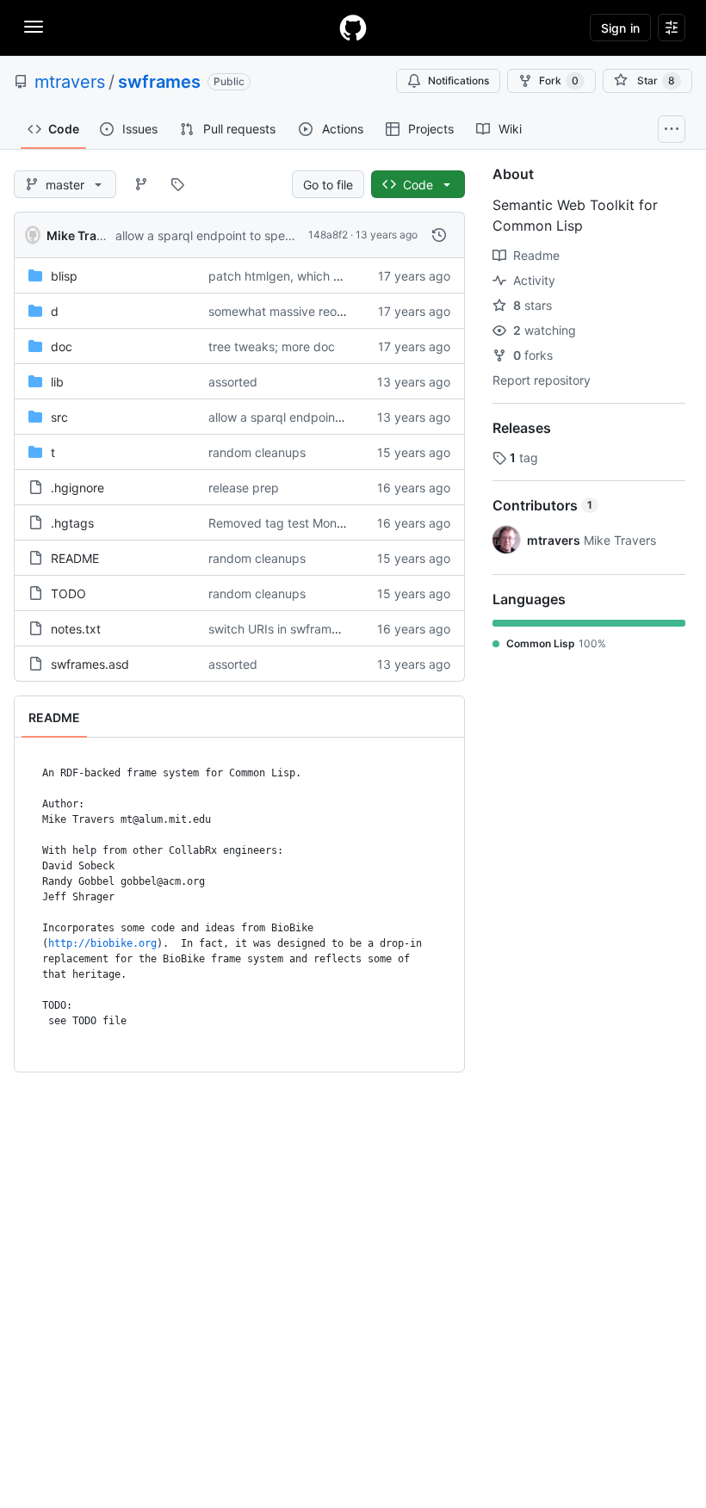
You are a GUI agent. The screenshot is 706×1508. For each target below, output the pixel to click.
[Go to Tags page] (177, 184)
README (75, 558)
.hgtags (72, 523)
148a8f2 (328, 234)
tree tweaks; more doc (271, 346)
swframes (159, 81)
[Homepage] (353, 27)
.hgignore (77, 487)
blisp (64, 276)
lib (57, 381)
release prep (243, 487)
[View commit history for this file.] (439, 235)
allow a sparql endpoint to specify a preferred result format (281, 235)
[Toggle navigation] (33, 27)
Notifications (458, 80)
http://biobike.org (102, 943)
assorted (232, 381)
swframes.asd (90, 664)
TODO (68, 593)
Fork (559, 80)
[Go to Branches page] (141, 184)
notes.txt (76, 628)
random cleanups (257, 452)
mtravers (69, 81)
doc (61, 346)
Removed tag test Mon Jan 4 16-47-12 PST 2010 (347, 523)
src (59, 417)
